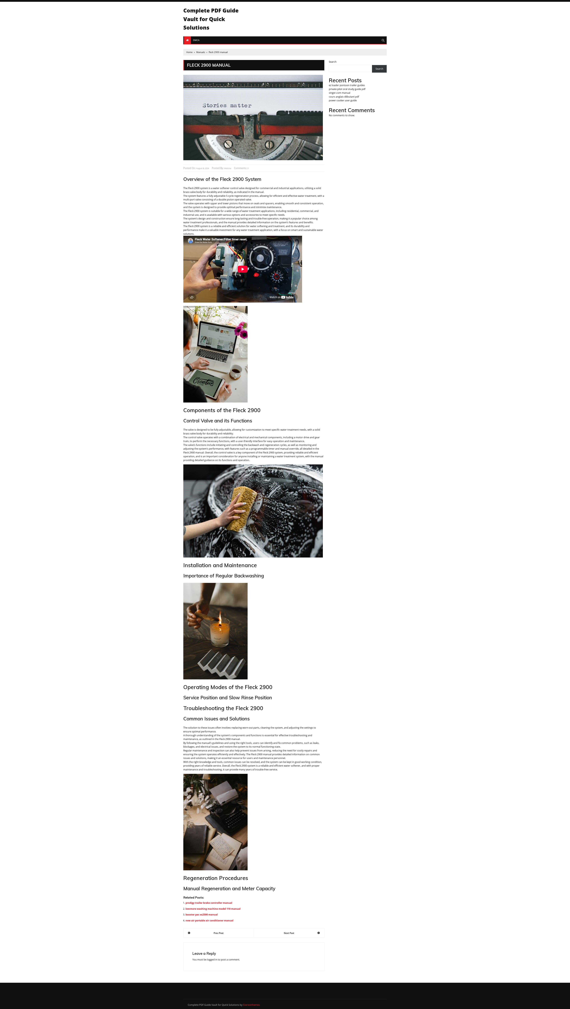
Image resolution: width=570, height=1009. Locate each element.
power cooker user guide (343, 100)
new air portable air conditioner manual (209, 920)
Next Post (289, 932)
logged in (212, 959)
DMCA (196, 40)
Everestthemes (251, 1004)
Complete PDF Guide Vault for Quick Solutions (211, 19)
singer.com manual (339, 92)
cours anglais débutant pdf (344, 96)
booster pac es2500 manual (202, 914)
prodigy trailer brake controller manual (209, 902)
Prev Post (219, 932)
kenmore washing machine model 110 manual (213, 908)
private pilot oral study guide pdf (347, 89)
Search (333, 61)
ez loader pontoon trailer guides (347, 85)
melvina (227, 168)
